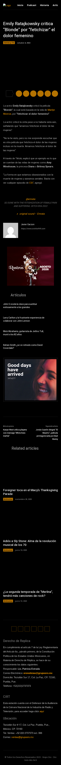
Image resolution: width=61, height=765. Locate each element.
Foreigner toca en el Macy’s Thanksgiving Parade (30, 492)
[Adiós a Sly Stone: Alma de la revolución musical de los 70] (30, 521)
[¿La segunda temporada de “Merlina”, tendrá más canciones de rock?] (30, 572)
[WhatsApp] (40, 93)
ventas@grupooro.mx (22, 737)
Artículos (8, 499)
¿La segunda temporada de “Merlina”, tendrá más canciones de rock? (28, 594)
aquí (42, 711)
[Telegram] (33, 93)
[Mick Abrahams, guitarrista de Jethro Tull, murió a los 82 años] (53, 333)
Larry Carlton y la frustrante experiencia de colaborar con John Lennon (23, 319)
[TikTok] (27, 629)
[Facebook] (19, 93)
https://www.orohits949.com (33, 228)
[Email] (48, 93)
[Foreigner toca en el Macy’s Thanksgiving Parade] (30, 470)
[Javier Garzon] (10, 230)
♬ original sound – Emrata (30, 214)
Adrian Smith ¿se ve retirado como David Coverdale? (23, 346)
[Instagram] (20, 629)
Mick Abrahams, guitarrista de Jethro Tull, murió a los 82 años (23, 333)
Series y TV (9, 42)
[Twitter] (26, 93)
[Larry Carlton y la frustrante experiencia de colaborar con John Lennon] (53, 320)
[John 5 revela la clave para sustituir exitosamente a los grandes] (53, 306)
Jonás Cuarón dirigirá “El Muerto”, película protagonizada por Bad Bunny (47, 434)
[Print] (55, 93)
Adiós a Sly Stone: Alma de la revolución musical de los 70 (29, 543)
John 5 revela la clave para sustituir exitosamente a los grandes (20, 305)
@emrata (30, 199)
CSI (31, 183)
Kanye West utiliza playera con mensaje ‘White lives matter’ (15, 432)
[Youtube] (47, 629)
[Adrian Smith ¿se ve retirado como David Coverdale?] (53, 347)
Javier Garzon (27, 224)
